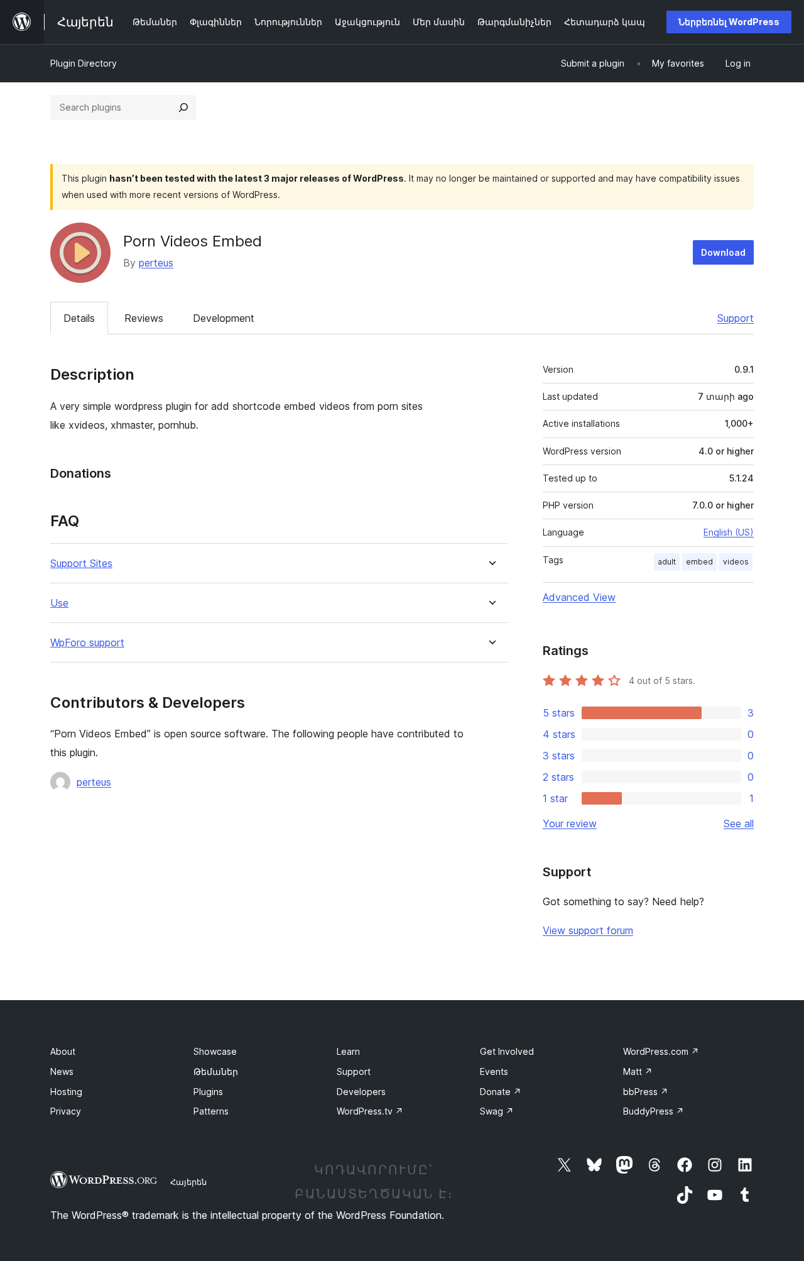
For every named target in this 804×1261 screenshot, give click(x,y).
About (62, 1051)
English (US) (729, 532)
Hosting (66, 1091)
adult (667, 561)
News (61, 1071)
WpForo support (87, 643)
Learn (348, 1051)
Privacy (65, 1111)
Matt (638, 1071)
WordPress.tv (370, 1111)
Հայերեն (188, 1182)
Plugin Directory (83, 63)
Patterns (211, 1111)
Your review (570, 823)
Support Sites (81, 564)
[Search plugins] (183, 107)
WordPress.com (661, 1051)
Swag (497, 1111)
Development (223, 318)
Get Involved (507, 1051)
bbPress (645, 1091)
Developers (361, 1091)
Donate (500, 1091)
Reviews (143, 318)
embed (699, 561)
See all (739, 823)
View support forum (588, 930)
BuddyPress (653, 1111)
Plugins (208, 1091)
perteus (156, 262)
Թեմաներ (215, 1071)
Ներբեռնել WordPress (729, 21)
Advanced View (579, 597)
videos (736, 561)
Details (79, 318)
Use (59, 603)
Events (494, 1071)
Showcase (215, 1051)
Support (735, 318)
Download (723, 252)
